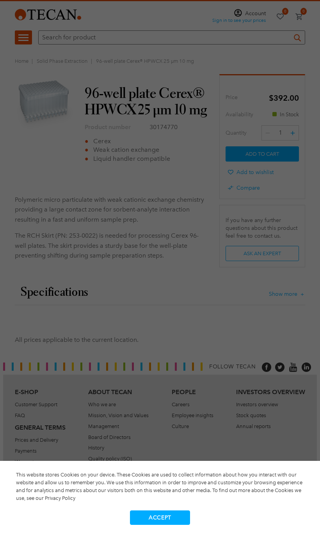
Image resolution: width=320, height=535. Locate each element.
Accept (160, 517)
